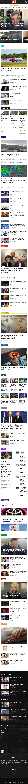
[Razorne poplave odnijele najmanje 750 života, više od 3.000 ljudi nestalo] (23, 380)
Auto (2, 514)
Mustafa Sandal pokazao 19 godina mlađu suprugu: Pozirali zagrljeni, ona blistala (18, 558)
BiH (2, 66)
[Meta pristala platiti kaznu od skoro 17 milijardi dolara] (5, 233)
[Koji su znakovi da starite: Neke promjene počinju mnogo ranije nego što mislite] (5, 686)
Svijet (3, 21)
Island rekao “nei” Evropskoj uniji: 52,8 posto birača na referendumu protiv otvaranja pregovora (14, 387)
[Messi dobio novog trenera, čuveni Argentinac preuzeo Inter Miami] (17, 465)
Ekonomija (3, 365)
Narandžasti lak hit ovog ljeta (10, 640)
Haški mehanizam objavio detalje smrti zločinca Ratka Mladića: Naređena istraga (18, 207)
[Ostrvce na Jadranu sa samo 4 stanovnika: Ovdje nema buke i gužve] (14, 146)
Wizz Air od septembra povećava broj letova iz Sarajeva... (13, 69)
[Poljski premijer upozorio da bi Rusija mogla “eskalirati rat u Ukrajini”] (23, 395)
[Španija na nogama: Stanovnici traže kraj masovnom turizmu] (5, 395)
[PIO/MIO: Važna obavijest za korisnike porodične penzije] (5, 81)
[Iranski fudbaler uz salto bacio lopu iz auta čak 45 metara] (5, 304)
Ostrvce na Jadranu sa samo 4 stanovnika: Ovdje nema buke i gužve (12, 155)
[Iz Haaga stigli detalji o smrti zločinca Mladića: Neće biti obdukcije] (11, 37)
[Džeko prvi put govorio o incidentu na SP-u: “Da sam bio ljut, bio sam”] (5, 297)
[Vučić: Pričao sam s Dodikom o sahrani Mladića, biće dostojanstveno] (5, 200)
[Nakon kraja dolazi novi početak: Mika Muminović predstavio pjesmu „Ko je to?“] (5, 283)
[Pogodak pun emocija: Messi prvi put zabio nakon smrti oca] (5, 290)
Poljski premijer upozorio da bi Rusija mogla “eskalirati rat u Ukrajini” (22, 401)
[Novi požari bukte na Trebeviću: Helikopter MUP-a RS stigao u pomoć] (5, 102)
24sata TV (3, 266)
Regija (3, 151)
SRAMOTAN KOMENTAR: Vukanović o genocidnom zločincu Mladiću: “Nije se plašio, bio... (18, 435)
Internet (3, 228)
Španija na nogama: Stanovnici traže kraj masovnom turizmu (4, 401)
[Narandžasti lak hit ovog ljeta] (14, 635)
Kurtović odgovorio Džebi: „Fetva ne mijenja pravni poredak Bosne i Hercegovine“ (12, 270)
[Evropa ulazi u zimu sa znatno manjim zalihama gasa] (14, 357)
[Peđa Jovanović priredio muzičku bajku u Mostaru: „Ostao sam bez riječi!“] (5, 617)
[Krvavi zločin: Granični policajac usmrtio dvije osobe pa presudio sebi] (5, 193)
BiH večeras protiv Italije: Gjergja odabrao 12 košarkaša (22, 479)
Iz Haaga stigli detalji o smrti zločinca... (18, 709)
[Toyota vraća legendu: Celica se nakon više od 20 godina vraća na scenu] (14, 527)
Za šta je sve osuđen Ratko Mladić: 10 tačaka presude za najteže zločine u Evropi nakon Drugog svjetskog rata (18, 214)
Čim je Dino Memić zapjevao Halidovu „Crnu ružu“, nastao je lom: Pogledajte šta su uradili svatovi (18, 610)
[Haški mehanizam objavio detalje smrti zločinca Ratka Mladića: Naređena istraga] (5, 207)
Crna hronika (4, 114)
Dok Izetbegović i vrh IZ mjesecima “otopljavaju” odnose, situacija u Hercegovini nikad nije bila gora (12, 426)
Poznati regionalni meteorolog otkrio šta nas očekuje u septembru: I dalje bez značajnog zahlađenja (13, 180)
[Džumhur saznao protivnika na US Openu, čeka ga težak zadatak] (17, 453)
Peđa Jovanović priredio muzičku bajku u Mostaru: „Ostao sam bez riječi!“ (17, 617)
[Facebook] (12, 773)
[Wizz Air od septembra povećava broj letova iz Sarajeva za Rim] (14, 58)
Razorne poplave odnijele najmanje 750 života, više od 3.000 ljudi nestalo (22, 387)
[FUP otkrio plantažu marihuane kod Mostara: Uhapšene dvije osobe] (23, 113)
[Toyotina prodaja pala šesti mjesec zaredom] (14, 511)
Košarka (3, 476)
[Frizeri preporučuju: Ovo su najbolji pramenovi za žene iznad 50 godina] (5, 655)
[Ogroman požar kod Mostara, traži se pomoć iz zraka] (14, 113)
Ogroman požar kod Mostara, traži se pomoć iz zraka (14, 7)
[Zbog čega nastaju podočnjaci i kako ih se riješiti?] (5, 648)
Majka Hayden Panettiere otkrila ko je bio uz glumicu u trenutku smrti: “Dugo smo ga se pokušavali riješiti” (18, 572)
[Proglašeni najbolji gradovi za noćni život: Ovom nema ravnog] (14, 395)
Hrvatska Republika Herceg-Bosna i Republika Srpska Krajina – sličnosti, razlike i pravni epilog (12, 336)
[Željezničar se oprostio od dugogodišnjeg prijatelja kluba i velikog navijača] (17, 488)
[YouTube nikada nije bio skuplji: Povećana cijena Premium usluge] (5, 240)
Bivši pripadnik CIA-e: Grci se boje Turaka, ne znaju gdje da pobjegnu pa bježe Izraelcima (4, 387)
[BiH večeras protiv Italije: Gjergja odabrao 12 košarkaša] (17, 477)
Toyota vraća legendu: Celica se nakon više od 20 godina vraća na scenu (13, 520)
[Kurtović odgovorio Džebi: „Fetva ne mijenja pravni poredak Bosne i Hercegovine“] (14, 258)
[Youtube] (15, 773)
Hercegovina (4, 332)
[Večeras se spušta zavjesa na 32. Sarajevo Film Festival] (5, 566)
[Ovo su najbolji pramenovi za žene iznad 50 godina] (5, 662)
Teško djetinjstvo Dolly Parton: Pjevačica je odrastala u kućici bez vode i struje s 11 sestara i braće (14, 595)
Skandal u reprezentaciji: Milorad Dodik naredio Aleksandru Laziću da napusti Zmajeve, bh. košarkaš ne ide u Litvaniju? (6, 467)
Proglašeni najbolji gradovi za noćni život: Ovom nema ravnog (13, 401)
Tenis (21, 460)
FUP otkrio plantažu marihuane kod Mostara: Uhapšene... (22, 120)
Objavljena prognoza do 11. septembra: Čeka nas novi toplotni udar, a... (17, 95)
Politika (3, 422)
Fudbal (21, 472)
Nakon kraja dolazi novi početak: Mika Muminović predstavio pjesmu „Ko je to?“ (18, 283)
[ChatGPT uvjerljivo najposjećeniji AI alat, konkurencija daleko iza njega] (5, 226)
